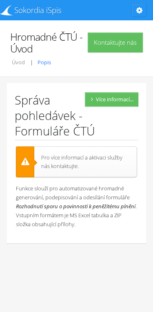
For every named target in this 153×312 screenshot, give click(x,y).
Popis (44, 62)
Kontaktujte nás (115, 42)
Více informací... (114, 99)
